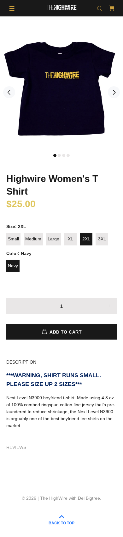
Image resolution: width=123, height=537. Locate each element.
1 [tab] (54, 155)
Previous (9, 92)
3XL (102, 238)
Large (53, 238)
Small (13, 238)
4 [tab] (68, 155)
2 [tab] (59, 155)
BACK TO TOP (61, 523)
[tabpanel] (61, 88)
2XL (86, 238)
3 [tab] (63, 155)
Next (114, 92)
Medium (33, 238)
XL (70, 238)
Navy (13, 265)
